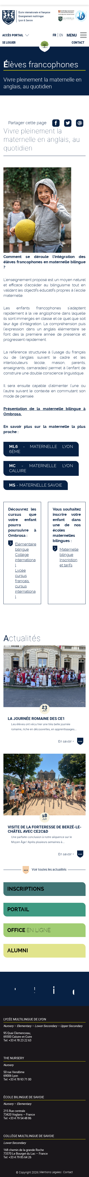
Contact (78, 42)
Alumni (17, 951)
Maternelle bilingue (69, 552)
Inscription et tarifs (68, 562)
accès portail (12, 35)
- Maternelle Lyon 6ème (41, 449)
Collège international (25, 559)
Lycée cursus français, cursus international (25, 583)
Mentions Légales (50, 1172)
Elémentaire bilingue (25, 547)
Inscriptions (25, 889)
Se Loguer (9, 42)
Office (29, 930)
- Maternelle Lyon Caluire (41, 468)
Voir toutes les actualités (49, 869)
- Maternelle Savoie (35, 485)
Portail (18, 909)
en (61, 35)
